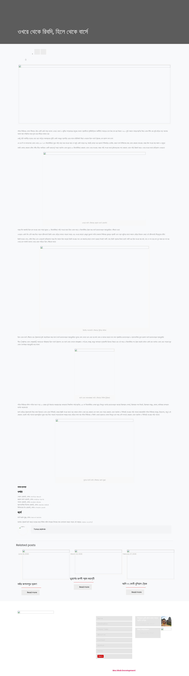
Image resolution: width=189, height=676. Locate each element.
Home (100, 618)
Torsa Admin (40, 529)
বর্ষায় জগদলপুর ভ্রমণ (27, 584)
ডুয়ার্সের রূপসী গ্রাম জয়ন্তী (82, 579)
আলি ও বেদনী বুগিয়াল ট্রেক (134, 584)
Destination (102, 624)
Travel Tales (102, 629)
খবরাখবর (100, 651)
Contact (101, 640)
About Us (101, 634)
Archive (100, 645)
